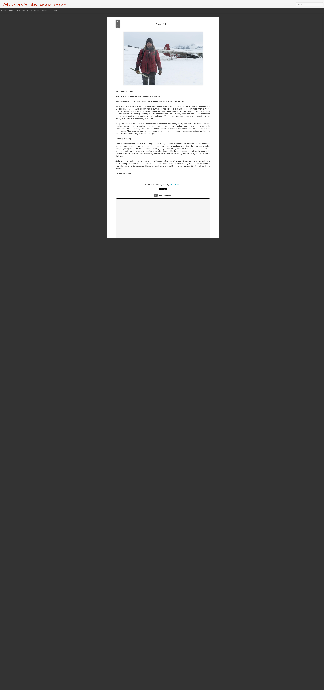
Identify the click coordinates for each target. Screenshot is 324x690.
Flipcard (12, 10)
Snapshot (46, 10)
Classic (4, 10)
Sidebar (37, 10)
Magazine (21, 10)
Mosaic (29, 10)
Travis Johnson (175, 184)
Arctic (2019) (163, 24)
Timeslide (55, 10)
